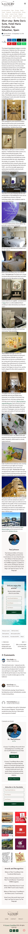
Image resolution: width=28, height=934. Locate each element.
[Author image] (2, 33)
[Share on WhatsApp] (24, 43)
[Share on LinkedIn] (14, 40)
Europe (17, 10)
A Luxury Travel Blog (10, 925)
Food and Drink (16, 12)
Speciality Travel (17, 16)
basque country (6, 630)
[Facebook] (11, 930)
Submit (14, 612)
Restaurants (5, 16)
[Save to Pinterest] (14, 43)
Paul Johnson (8, 33)
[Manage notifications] (24, 930)
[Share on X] (19, 40)
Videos (14, 18)
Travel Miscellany (6, 18)
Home (6, 919)
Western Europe (21, 18)
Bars (12, 10)
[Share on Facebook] (9, 40)
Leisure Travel (13, 14)
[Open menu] (25, 3)
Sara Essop (10, 684)
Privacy (21, 919)
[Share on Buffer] (24, 40)
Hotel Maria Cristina (13, 48)
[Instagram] (17, 930)
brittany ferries (15, 630)
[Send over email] (19, 43)
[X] (14, 930)
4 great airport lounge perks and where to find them (7, 645)
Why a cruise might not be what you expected (21, 645)
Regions (21, 14)
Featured (8, 12)
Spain (10, 16)
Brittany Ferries (13, 531)
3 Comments (7, 35)
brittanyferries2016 (15, 633)
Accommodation (6, 10)
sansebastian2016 (14, 636)
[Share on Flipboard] (9, 43)
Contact (13, 919)
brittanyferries (5, 633)
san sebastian (5, 636)
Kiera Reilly (10, 659)
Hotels (6, 14)
